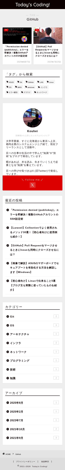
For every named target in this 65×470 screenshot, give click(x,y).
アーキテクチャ (33, 334)
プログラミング (33, 360)
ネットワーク (42, 92)
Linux (51, 82)
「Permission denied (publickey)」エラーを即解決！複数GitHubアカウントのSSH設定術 (34, 214)
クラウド (27, 92)
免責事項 (45, 462)
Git (21, 82)
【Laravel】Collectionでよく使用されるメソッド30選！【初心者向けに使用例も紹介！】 (33, 232)
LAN (41, 82)
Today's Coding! (32, 4)
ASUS (11, 82)
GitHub (31, 82)
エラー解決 (13, 92)
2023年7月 (33, 420)
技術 (33, 369)
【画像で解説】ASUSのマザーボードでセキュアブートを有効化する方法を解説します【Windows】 (34, 267)
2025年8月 (33, 402)
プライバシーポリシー (25, 462)
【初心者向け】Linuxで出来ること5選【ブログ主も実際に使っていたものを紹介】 (33, 285)
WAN (19, 87)
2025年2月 (33, 411)
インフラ (43, 87)
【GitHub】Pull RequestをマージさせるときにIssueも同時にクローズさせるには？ (34, 250)
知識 (33, 378)
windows (31, 87)
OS (10, 87)
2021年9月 (33, 437)
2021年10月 (33, 429)
